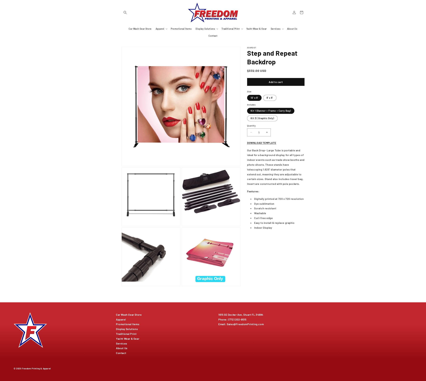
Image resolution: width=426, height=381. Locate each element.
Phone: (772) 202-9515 (232, 319)
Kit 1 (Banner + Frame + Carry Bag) (271, 110)
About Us (121, 348)
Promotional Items (127, 324)
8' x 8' (270, 97)
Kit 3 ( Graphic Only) (262, 118)
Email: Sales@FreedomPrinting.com (241, 324)
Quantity (251, 125)
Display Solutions (127, 328)
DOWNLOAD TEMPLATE (261, 142)
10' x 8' (254, 97)
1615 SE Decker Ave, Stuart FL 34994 (240, 314)
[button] (125, 12)
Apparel (121, 319)
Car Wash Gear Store (129, 314)
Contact (121, 352)
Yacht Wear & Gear (127, 338)
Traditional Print (126, 333)
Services (121, 343)
